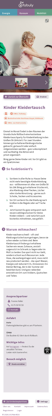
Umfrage (44, 401)
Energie (6, 13)
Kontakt (14, 309)
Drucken (43, 97)
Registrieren (8, 410)
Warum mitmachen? (21, 229)
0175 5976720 (17, 305)
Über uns (6, 406)
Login (19, 410)
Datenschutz (42, 406)
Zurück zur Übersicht (18, 96)
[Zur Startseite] (26, 4)
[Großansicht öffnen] (47, 20)
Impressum (29, 406)
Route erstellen (18, 364)
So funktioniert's (19, 169)
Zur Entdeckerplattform (16, 401)
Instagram (14, 346)
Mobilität (41, 13)
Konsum (24, 13)
